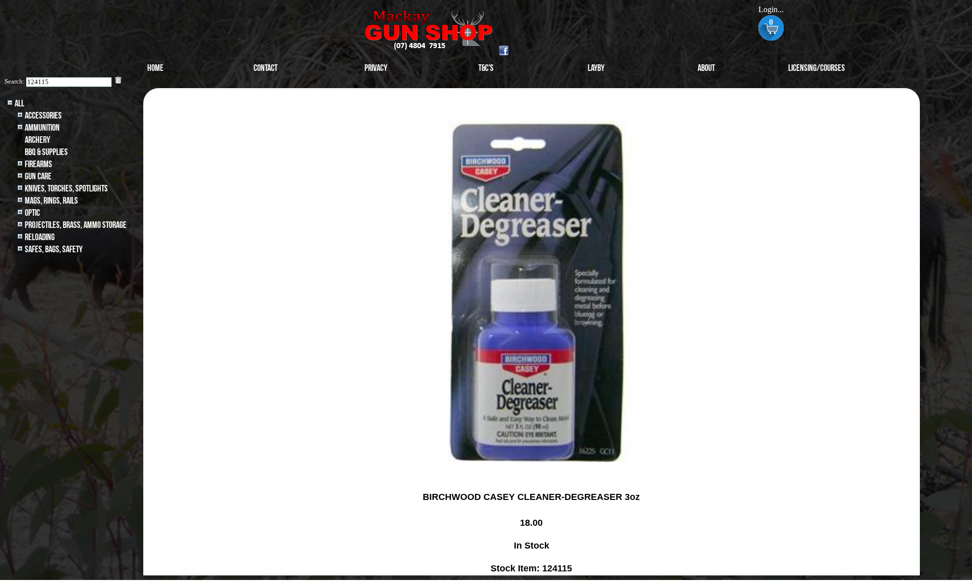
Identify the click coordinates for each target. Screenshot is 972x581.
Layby (596, 68)
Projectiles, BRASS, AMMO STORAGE (76, 225)
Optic (32, 213)
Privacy (375, 68)
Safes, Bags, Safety (54, 249)
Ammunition (42, 128)
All (19, 103)
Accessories (43, 115)
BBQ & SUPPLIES (46, 152)
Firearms (38, 164)
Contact (265, 68)
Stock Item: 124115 (531, 568)
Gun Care (38, 176)
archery (37, 140)
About (706, 68)
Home (155, 68)
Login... (771, 9)
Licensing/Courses (816, 68)
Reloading (40, 237)
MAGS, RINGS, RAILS (51, 201)
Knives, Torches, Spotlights (66, 188)
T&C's (486, 68)
